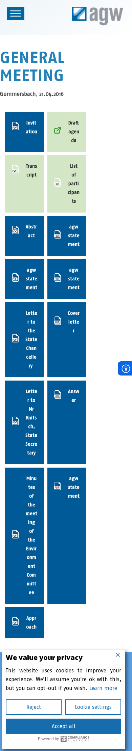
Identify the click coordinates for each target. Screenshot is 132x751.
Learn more (103, 688)
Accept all (63, 726)
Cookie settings (93, 707)
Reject (33, 707)
